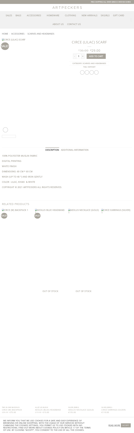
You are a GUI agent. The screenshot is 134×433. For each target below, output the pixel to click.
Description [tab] (52, 149)
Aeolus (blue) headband (48, 410)
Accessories (34, 15)
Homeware (53, 15)
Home (5, 33)
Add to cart (96, 56)
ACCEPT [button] (125, 425)
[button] (3, 19)
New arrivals (89, 15)
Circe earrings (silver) (113, 410)
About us (58, 24)
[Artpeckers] (67, 7)
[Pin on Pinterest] (96, 72)
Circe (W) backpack (12, 410)
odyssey (92, 67)
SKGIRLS (105, 15)
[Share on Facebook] (82, 72)
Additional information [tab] (75, 149)
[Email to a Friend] (92, 72)
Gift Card (118, 15)
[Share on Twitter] (87, 72)
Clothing (70, 15)
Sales (9, 15)
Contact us (74, 24)
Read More (114, 425)
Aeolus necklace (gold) (81, 410)
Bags (18, 15)
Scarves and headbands (40, 33)
